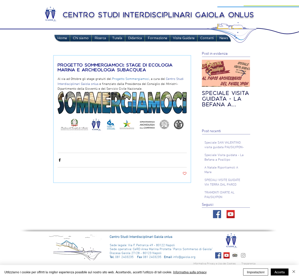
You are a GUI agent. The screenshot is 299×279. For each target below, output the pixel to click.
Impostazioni (255, 272)
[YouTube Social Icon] (231, 214)
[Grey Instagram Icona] (243, 255)
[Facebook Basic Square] (217, 214)
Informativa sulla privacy (190, 272)
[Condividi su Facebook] (60, 160)
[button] (80, 38)
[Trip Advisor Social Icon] (235, 255)
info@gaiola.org (184, 257)
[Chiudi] (293, 271)
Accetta (279, 272)
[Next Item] (243, 73)
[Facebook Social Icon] (218, 255)
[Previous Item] (209, 73)
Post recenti (211, 131)
